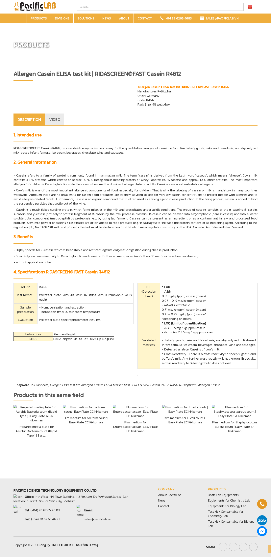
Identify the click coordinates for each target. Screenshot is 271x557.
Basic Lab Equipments (223, 494)
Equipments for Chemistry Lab (229, 500)
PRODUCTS (39, 18)
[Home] (20, 18)
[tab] (29, 119)
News (161, 500)
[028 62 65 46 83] (262, 504)
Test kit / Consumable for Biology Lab (231, 523)
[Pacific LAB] (34, 6)
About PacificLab (170, 494)
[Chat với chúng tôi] (262, 531)
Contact (163, 506)
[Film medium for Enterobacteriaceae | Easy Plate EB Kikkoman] (135, 411)
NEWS (106, 18)
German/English (65, 334)
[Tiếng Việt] (250, 6)
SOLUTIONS (86, 18)
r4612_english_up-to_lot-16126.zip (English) (83, 338)
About (124, 18)
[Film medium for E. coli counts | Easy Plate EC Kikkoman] (185, 409)
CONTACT (145, 18)
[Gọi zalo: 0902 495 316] (262, 520)
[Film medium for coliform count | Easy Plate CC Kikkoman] (86, 409)
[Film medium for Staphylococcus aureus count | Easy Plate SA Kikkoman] (235, 411)
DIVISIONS (62, 18)
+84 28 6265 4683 (178, 18)
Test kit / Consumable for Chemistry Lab (225, 513)
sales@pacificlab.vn (221, 18)
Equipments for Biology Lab (227, 506)
